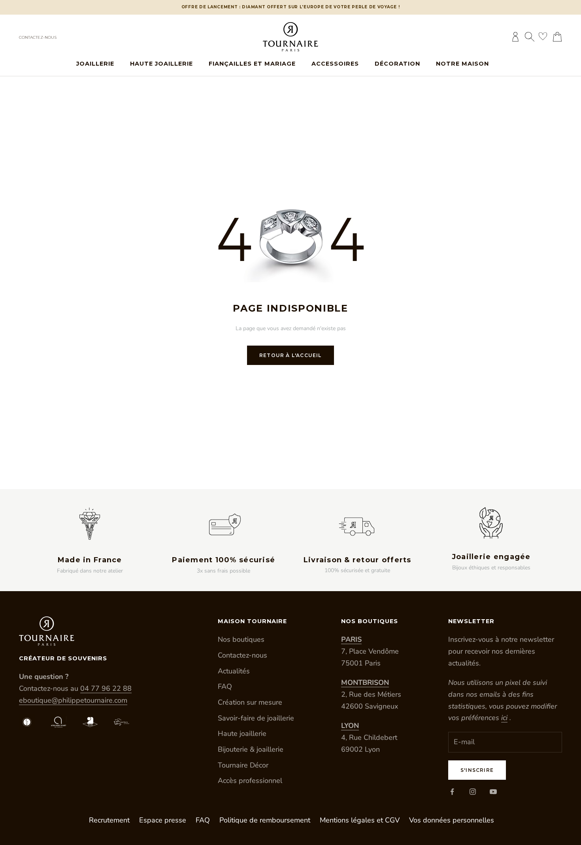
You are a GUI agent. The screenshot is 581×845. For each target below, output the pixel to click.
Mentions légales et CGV (360, 820)
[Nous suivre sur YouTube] (493, 792)
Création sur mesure (250, 702)
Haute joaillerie (161, 63)
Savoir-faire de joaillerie (256, 718)
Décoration (397, 63)
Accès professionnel (250, 780)
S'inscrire (477, 770)
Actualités (234, 671)
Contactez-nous (38, 37)
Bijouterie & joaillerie (250, 749)
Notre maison (462, 63)
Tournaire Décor (243, 765)
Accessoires (335, 63)
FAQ (225, 686)
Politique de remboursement (264, 820)
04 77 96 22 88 (106, 688)
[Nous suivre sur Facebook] (452, 792)
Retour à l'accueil (290, 355)
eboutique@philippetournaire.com (73, 700)
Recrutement (109, 820)
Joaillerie (95, 63)
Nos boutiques (241, 639)
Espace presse (162, 820)
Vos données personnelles (451, 820)
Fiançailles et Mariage (252, 63)
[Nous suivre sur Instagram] (473, 792)
